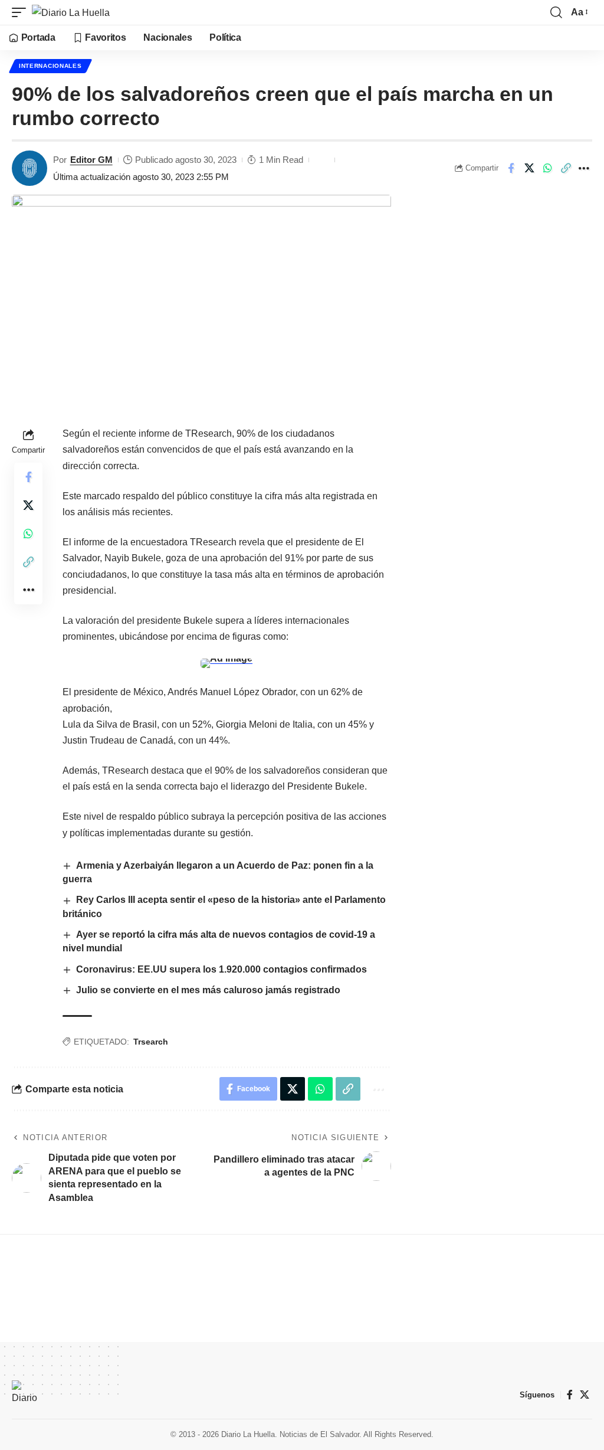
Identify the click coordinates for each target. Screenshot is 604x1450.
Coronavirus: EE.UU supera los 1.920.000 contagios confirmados (221, 969)
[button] (22, 12)
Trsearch (150, 1041)
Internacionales (50, 66)
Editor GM (91, 160)
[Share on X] (529, 168)
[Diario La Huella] (71, 12)
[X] (584, 1395)
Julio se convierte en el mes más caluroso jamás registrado (208, 990)
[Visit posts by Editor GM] (29, 168)
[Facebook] (570, 1395)
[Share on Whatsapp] (547, 168)
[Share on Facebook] (511, 168)
